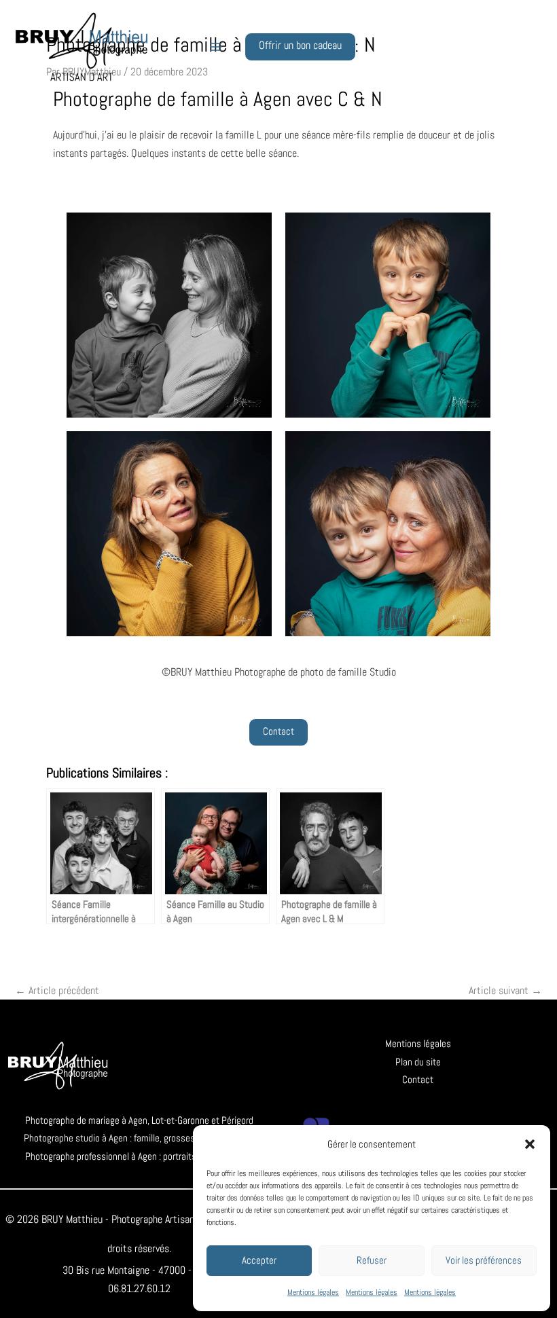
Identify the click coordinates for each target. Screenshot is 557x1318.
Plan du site (418, 1061)
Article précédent (57, 990)
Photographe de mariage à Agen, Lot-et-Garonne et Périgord (139, 1120)
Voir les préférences (484, 1259)
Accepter (259, 1259)
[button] (530, 1144)
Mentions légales (313, 1292)
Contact (417, 1079)
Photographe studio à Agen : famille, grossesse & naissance (139, 1137)
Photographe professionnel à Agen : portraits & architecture (139, 1156)
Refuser (372, 1259)
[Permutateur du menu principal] (216, 47)
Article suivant (505, 990)
